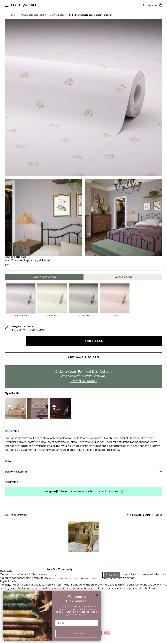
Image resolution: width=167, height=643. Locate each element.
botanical (60, 442)
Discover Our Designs (83, 381)
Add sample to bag (83, 357)
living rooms (130, 442)
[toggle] (143, 6)
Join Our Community (60, 569)
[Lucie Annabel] (24, 5)
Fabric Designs (123, 277)
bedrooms (150, 442)
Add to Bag (94, 341)
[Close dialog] (97, 595)
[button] (2, 567)
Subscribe (112, 575)
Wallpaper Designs (44, 277)
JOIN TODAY (76, 633)
